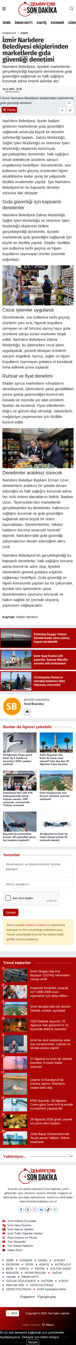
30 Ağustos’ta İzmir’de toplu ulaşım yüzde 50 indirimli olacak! (54, 837)
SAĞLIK (57, 1272)
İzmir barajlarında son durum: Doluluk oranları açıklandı (55, 796)
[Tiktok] (48, 1210)
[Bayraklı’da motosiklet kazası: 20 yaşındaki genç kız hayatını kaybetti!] (20, 821)
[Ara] (72, 9)
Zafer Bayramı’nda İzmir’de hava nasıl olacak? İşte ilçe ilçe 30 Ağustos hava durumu (54, 759)
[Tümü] (71, 1156)
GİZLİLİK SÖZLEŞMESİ (20, 1281)
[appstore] (28, 1297)
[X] (28, 1210)
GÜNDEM (26, 1260)
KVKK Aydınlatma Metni (51, 1289)
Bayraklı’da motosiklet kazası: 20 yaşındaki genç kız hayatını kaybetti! (19, 837)
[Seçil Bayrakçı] (12, 706)
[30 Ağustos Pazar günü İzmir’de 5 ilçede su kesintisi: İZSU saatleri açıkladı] (20, 742)
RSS (14, 1313)
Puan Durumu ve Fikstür (22, 1237)
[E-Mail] (27, 712)
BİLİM (9, 1268)
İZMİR (7, 23)
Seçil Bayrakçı (34, 703)
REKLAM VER (15, 1285)
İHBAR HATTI (23, 23)
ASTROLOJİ (62, 1264)
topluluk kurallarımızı (38, 925)
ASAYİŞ (41, 23)
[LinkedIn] (41, 1210)
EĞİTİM (39, 1268)
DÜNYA (24, 1268)
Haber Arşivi (15, 1250)
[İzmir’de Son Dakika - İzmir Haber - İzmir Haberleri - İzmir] (37, 9)
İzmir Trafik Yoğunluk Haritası (25, 1233)
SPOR (29, 1264)
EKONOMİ (57, 23)
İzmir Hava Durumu (19, 1225)
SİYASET (59, 1260)
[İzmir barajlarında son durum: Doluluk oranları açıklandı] (56, 780)
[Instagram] (35, 1210)
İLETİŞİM (47, 1281)
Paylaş (11, 109)
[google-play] (47, 1297)
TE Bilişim (48, 1324)
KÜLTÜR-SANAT (60, 1268)
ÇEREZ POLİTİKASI (18, 1289)
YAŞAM (11, 1276)
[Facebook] (21, 1210)
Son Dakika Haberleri (20, 1245)
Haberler (9, 33)
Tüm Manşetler (17, 1241)
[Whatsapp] (55, 1210)
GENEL (43, 1260)
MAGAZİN (12, 1272)
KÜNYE (63, 1281)
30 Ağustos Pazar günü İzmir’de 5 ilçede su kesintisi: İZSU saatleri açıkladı (17, 759)
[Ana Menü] (4, 9)
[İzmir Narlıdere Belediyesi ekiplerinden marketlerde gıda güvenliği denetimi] (38, 100)
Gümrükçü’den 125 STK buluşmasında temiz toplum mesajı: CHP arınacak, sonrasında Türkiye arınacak (18, 799)
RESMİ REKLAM (35, 1272)
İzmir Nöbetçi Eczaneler (22, 1221)
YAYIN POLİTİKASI (41, 1285)
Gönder (11, 912)
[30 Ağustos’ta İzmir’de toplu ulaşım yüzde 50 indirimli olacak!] (56, 821)
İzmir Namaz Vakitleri (20, 1229)
